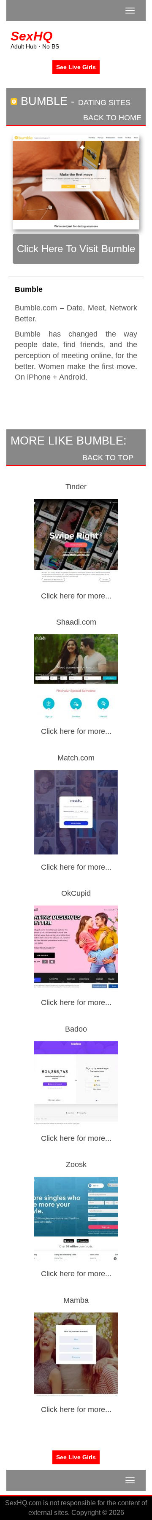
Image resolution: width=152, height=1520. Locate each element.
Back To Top (109, 457)
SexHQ (31, 36)
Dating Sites (104, 102)
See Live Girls (76, 67)
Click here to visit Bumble (76, 248)
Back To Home (111, 117)
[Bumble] (76, 182)
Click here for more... (76, 596)
